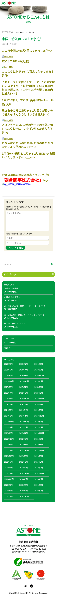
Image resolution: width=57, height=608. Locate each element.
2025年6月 (38, 387)
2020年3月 (23, 490)
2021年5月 (38, 462)
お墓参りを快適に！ (12, 288)
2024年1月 (23, 415)
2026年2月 (8, 375)
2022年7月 (8, 444)
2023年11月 (9, 421)
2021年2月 (38, 467)
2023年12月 (39, 415)
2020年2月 (38, 490)
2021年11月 (39, 450)
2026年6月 (38, 364)
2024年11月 (39, 398)
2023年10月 (24, 421)
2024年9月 (8, 404)
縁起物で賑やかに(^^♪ (14, 323)
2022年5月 (38, 444)
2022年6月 (23, 444)
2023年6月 (23, 427)
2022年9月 (23, 439)
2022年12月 (39, 433)
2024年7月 (38, 404)
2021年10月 (9, 456)
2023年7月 (8, 427)
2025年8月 (8, 387)
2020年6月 (23, 485)
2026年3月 (38, 369)
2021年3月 (23, 467)
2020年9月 (23, 479)
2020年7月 (8, 485)
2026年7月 (23, 364)
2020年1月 (8, 496)
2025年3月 (23, 393)
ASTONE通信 (10, 342)
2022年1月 (8, 450)
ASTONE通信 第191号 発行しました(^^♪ (24, 314)
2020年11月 (39, 473)
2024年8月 (23, 404)
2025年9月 (38, 381)
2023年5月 (38, 427)
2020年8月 (38, 479)
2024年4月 (23, 410)
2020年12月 (24, 473)
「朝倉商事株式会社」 (22, 180)
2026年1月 (23, 375)
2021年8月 (38, 456)
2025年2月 (38, 393)
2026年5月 (8, 369)
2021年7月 (8, 462)
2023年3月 (8, 433)
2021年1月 (8, 473)
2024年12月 (24, 398)
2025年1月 (8, 398)
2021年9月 (23, 456)
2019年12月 (24, 496)
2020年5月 (38, 485)
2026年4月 (23, 369)
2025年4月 (8, 393)
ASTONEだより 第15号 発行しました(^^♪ (25, 306)
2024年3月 (38, 410)
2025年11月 (9, 381)
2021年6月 (23, 462)
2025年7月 (23, 387)
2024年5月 (8, 410)
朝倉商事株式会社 (28, 541)
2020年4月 (8, 490)
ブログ (7, 347)
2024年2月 (8, 415)
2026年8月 (8, 364)
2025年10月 (24, 381)
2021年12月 (24, 450)
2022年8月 (38, 439)
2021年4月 (8, 467)
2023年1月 (23, 433)
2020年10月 (9, 479)
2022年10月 (9, 439)
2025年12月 (39, 375)
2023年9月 (38, 421)
